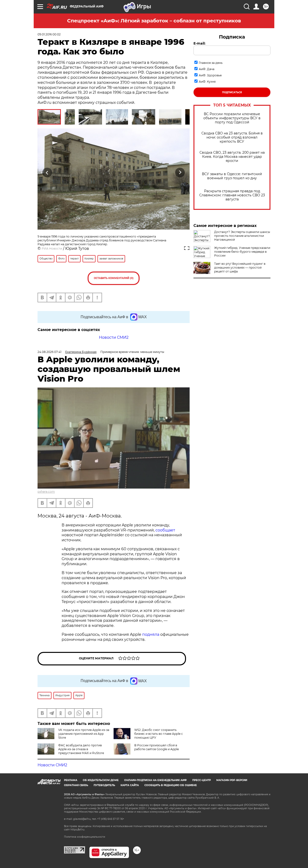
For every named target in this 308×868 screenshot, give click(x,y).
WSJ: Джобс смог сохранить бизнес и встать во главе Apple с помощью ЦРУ (158, 733)
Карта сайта (130, 785)
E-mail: (199, 43)
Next (180, 172)
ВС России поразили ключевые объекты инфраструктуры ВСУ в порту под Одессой (232, 118)
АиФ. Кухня (207, 81)
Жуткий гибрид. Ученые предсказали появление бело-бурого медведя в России (242, 251)
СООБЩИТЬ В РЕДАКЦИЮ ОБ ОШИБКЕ (170, 785)
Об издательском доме (101, 780)
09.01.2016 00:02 (49, 34)
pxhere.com (46, 491)
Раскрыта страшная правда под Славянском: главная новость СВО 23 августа (232, 195)
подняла (150, 634)
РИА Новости (52, 248)
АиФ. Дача (206, 69)
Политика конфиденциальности (84, 836)
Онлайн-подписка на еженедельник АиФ (155, 780)
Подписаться (232, 92)
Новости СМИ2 (113, 337)
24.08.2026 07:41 (49, 352)
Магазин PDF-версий (231, 780)
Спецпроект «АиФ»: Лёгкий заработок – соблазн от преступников (154, 21)
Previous (47, 172)
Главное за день (211, 63)
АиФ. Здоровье (210, 75)
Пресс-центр (201, 780)
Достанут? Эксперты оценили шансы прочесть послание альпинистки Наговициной (242, 235)
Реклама (70, 780)
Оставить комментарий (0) (114, 278)
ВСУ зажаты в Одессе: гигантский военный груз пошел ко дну (232, 176)
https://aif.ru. (78, 829)
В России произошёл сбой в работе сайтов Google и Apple (156, 747)
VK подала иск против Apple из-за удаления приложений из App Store (83, 733)
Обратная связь (76, 785)
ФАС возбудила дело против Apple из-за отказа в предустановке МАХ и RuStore (81, 749)
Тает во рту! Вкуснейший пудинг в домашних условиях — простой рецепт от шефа (239, 267)
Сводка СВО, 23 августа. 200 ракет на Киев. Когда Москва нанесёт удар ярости (232, 157)
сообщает (165, 530)
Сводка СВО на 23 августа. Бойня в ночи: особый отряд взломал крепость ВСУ (232, 137)
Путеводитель (104, 785)
